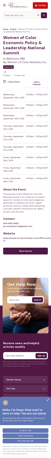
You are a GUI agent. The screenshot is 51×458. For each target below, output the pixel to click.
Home (5, 29)
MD (22, 59)
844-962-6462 (11, 223)
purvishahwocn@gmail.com (17, 226)
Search (37, 299)
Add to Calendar (37, 83)
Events (13, 29)
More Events (25, 251)
